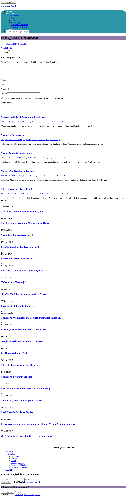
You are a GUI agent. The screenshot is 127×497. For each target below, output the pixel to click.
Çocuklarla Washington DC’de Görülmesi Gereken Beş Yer (31, 317)
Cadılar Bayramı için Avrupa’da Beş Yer (21, 400)
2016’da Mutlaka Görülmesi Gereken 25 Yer (23, 294)
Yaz (60, 122)
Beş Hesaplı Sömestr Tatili (14, 353)
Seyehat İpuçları (17, 22)
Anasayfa (9, 11)
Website (4, 94)
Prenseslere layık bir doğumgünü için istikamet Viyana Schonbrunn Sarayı (39, 424)
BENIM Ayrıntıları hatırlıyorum (27, 495)
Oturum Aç (6, 482)
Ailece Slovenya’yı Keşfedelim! (16, 189)
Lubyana (36, 194)
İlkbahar (25, 122)
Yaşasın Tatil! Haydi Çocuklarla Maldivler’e (23, 117)
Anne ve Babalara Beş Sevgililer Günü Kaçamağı (26, 388)
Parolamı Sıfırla (7, 495)
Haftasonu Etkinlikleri (19, 25)
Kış (30, 122)
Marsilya (41, 176)
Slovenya (56, 194)
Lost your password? (32, 482)
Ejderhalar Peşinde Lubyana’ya (17, 258)
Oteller (13, 20)
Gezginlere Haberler (19, 27)
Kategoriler (10, 14)
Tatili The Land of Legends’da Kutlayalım (22, 211)
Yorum (3, 80)
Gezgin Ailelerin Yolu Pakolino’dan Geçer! (22, 341)
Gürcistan (30, 158)
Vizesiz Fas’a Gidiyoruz (13, 135)
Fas (24, 140)
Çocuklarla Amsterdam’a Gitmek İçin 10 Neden (25, 223)
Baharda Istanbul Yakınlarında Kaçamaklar (24, 270)
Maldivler (35, 122)
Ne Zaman (15, 16)
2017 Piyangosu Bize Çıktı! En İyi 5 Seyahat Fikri (26, 436)
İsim (2, 84)
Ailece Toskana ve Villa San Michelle (19, 365)
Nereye (14, 18)
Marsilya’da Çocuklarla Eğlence (17, 171)
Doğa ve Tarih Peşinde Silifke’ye (17, 306)
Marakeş (35, 140)
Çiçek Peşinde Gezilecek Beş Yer (17, 412)
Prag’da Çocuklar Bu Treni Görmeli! (20, 247)
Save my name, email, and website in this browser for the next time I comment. (34, 98)
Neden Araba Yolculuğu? (14, 282)
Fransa (25, 176)
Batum (24, 158)
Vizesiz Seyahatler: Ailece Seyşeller (18, 235)
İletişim (9, 29)
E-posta (4, 89)
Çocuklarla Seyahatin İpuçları (16, 376)
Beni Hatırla (19, 482)
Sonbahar (55, 122)
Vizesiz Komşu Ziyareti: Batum (17, 153)
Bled (24, 194)
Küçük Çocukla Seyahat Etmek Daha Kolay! (24, 329)
